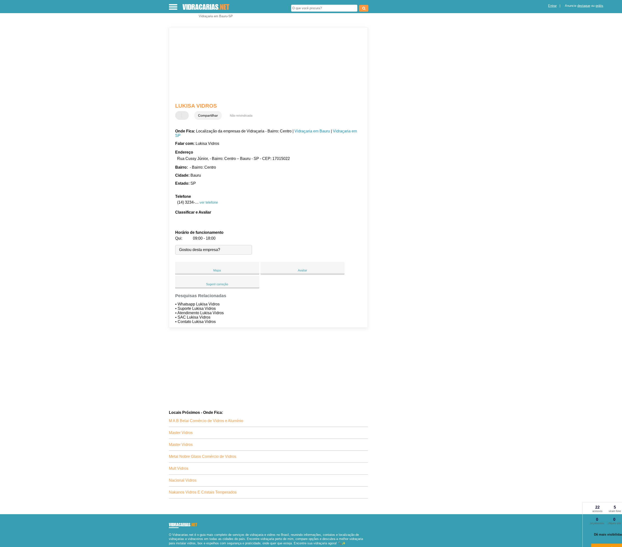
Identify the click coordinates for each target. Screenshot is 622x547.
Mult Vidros (178, 468)
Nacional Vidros (183, 480)
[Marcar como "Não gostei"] (185, 115)
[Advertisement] (266, 65)
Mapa (217, 270)
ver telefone (208, 202)
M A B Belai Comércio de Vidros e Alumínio (206, 421)
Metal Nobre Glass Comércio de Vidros (202, 456)
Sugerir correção (217, 284)
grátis (599, 6)
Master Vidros (181, 433)
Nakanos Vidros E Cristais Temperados (203, 492)
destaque (583, 6)
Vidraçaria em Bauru (312, 131)
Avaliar (302, 270)
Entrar (552, 6)
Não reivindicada (241, 115)
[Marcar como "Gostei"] (179, 115)
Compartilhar (208, 115)
